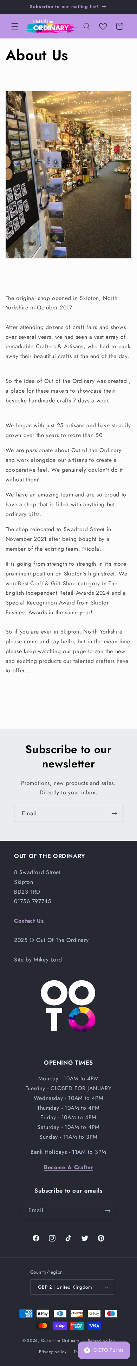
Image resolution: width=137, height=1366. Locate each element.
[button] (15, 26)
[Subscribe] (114, 813)
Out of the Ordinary (60, 1341)
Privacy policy (52, 1351)
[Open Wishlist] (103, 26)
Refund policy (101, 1341)
